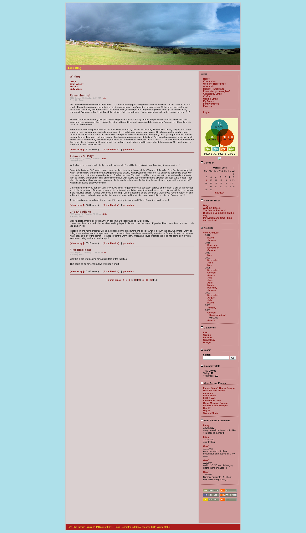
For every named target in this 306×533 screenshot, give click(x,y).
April (210, 282)
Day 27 (206, 408)
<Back (118, 280)
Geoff (206, 446)
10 (143, 280)
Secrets (74, 86)
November (213, 247)
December (212, 245)
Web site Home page (214, 83)
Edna (206, 437)
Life (104, 98)
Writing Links (210, 98)
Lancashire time (212, 400)
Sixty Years (76, 89)
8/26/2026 (220, 193)
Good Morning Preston (215, 403)
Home (206, 78)
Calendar (208, 162)
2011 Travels (209, 398)
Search (207, 350)
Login (206, 112)
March (210, 237)
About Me (208, 86)
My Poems (208, 101)
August (211, 275)
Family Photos (211, 103)
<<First (110, 280)
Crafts (206, 96)
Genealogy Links (212, 93)
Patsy (206, 425)
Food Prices (209, 395)
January (211, 240)
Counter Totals (211, 366)
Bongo (207, 342)
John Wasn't (76, 84)
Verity (73, 81)
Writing (207, 335)
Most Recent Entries (214, 383)
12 (151, 280)
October (211, 250)
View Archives (211, 232)
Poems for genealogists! (216, 91)
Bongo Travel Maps (213, 88)
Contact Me (209, 81)
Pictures (207, 337)
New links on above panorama (214, 391)
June (210, 262)
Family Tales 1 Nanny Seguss (219, 388)
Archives (208, 228)
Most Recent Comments (216, 420)
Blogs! (206, 205)
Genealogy (209, 340)
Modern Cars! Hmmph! (215, 405)
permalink (128, 149)
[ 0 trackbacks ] (111, 149)
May (209, 255)
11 (147, 280)
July (209, 277)
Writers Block (210, 413)
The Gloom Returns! (214, 210)
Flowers (207, 106)
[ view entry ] (77, 149)
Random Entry (211, 200)
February (212, 287)
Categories (209, 327)
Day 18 (206, 410)
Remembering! (217, 315)
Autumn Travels (211, 208)
